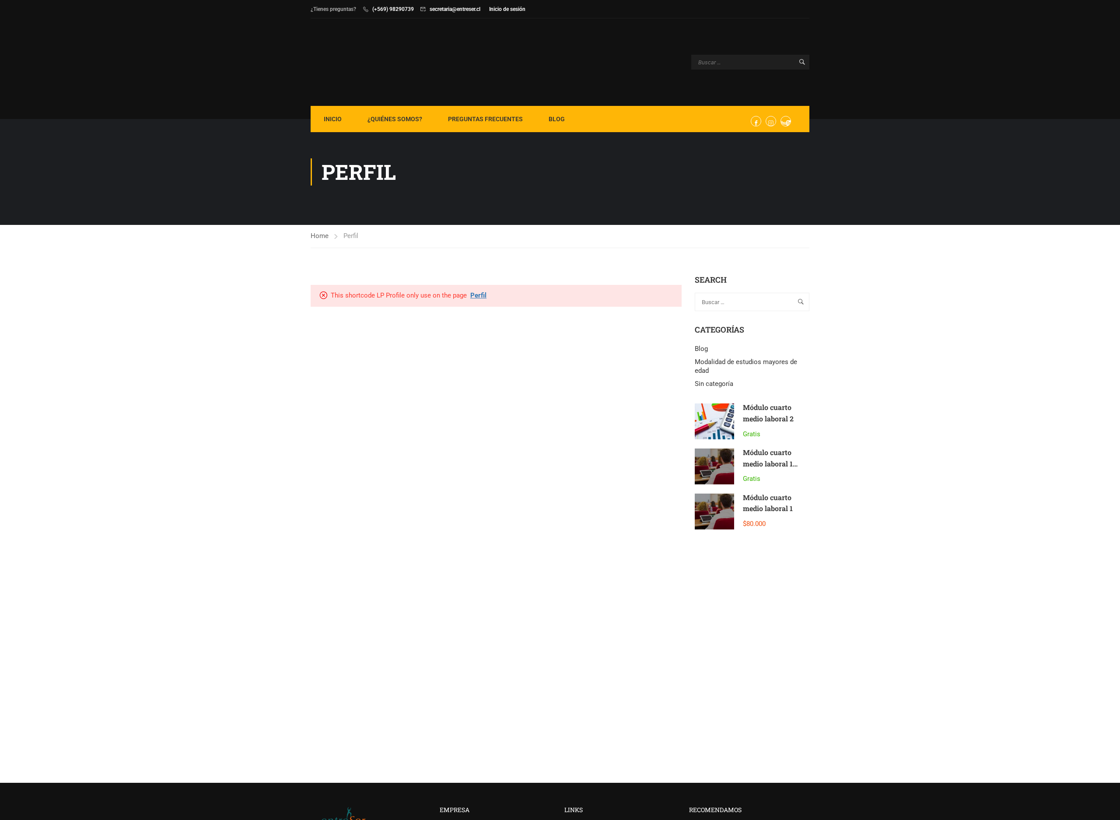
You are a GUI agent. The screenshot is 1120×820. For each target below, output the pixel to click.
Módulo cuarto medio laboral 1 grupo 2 (768, 463)
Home (320, 236)
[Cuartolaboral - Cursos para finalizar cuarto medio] (344, 62)
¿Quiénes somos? (395, 119)
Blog (557, 119)
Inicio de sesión (507, 9)
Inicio (333, 119)
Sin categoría (714, 384)
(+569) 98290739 (393, 9)
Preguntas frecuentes (485, 119)
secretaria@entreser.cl (455, 9)
